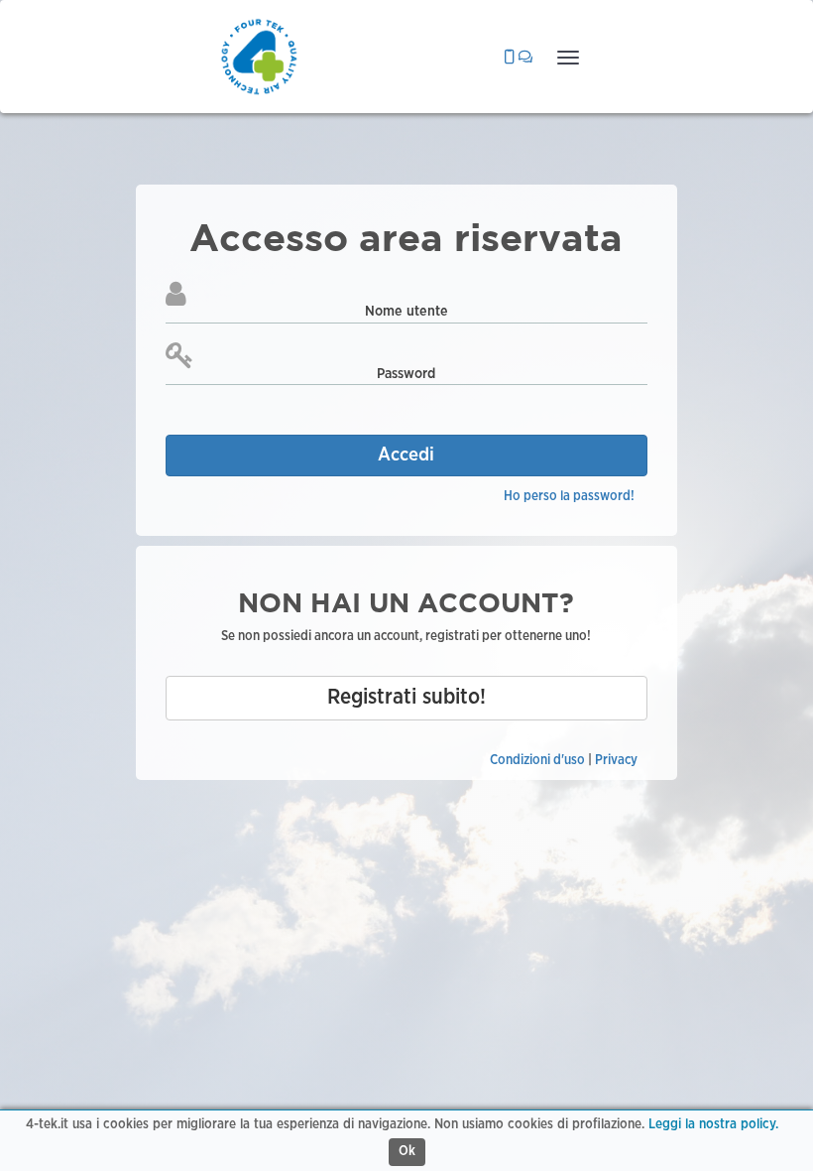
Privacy (616, 760)
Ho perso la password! (569, 496)
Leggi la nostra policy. (713, 1124)
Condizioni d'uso (537, 760)
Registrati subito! (406, 697)
